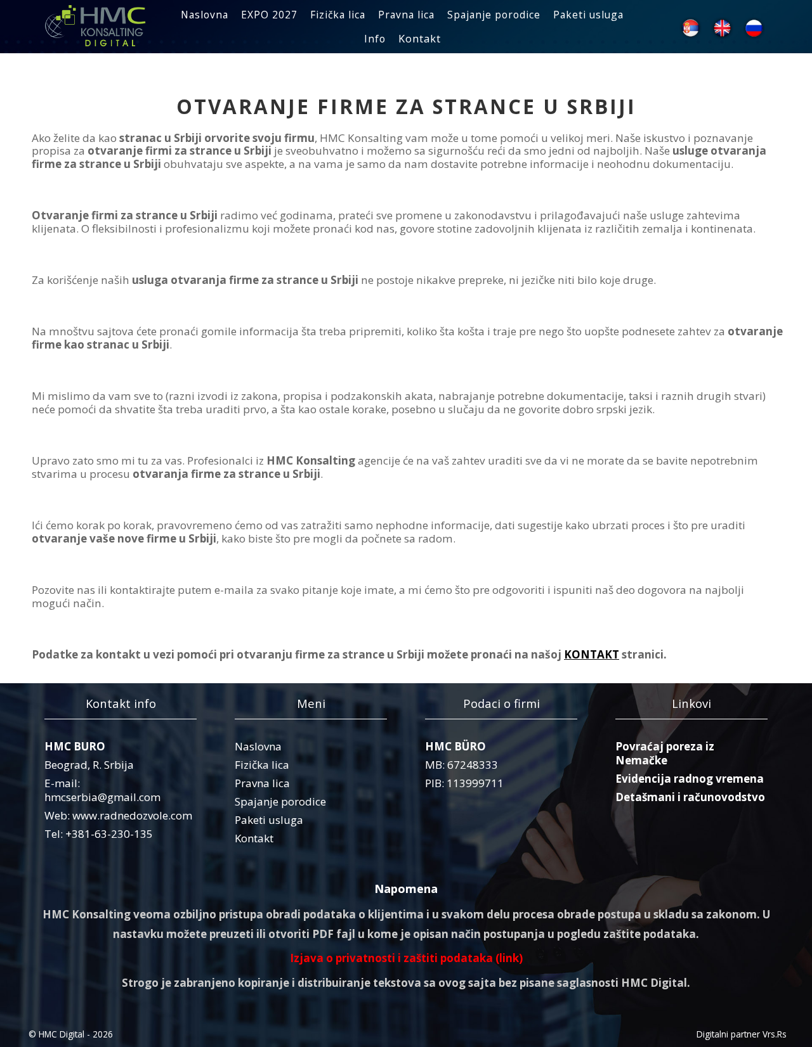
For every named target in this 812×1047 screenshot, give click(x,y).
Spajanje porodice (493, 15)
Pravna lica (406, 15)
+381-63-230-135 (109, 833)
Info (375, 39)
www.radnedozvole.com (132, 815)
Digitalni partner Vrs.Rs (742, 1034)
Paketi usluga (588, 15)
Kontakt (419, 39)
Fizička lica (337, 15)
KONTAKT (591, 654)
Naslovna (204, 15)
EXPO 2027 (269, 15)
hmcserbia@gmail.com (102, 797)
